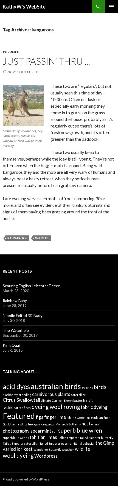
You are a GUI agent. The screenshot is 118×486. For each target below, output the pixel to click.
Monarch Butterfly (68, 424)
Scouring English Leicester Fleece (31, 285)
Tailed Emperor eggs (54, 443)
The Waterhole (16, 330)
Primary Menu (111, 6)
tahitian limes (43, 437)
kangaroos (17, 238)
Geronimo (83, 417)
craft (89, 400)
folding (71, 417)
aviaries (87, 388)
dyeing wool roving (56, 406)
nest (86, 424)
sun (54, 431)
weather (68, 449)
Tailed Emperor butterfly (96, 437)
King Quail (12, 345)
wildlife (42, 238)
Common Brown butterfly (68, 400)
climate (46, 400)
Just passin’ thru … (47, 61)
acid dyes (16, 386)
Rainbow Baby (15, 300)
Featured (19, 415)
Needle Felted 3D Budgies (25, 315)
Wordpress (46, 456)
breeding (24, 395)
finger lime (55, 417)
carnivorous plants (51, 394)
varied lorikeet (18, 449)
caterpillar (78, 395)
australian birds (56, 386)
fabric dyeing (94, 407)
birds (100, 386)
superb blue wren (80, 430)
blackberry (10, 395)
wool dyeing (18, 455)
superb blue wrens (16, 437)
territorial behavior (81, 443)
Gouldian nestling (15, 424)
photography (16, 431)
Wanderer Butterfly (47, 449)
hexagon (34, 424)
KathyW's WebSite (24, 7)
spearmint (40, 431)
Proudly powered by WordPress (26, 479)
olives (95, 424)
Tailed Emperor (68, 437)
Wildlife (11, 52)
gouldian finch (100, 417)
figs (39, 417)
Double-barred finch (17, 407)
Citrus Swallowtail (21, 400)
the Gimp (104, 443)
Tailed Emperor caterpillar (21, 443)
